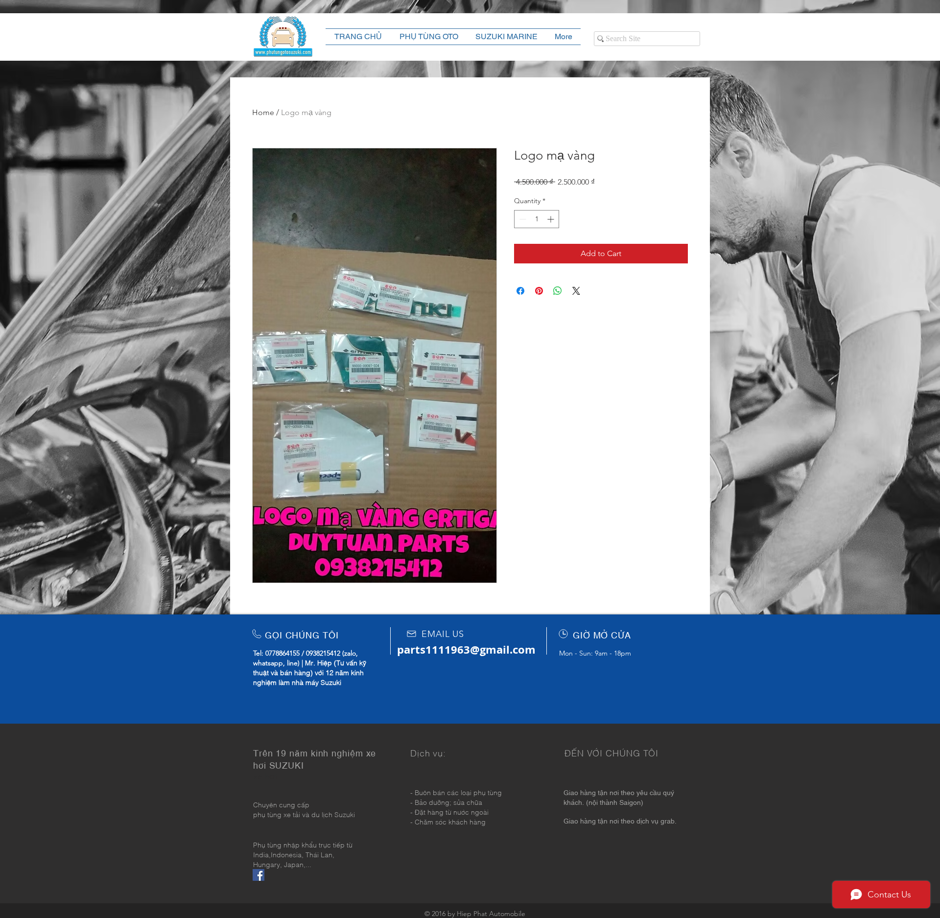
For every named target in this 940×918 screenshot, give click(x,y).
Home (263, 112)
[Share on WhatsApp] (558, 291)
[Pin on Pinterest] (539, 291)
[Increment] (551, 219)
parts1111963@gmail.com (466, 649)
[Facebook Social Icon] (258, 875)
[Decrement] (522, 219)
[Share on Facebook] (520, 291)
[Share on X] (576, 291)
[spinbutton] (536, 219)
